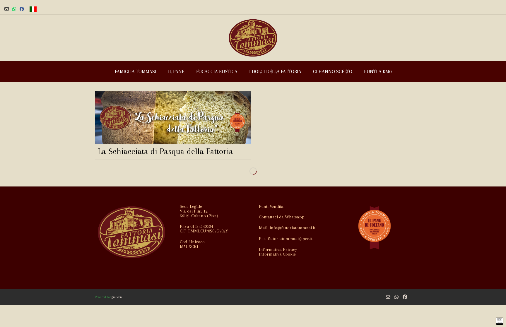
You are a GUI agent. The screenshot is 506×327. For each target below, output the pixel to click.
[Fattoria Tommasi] (253, 38)
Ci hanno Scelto (332, 71)
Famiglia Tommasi (135, 71)
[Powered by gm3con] (499, 321)
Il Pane (176, 71)
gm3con (117, 297)
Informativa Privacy (278, 249)
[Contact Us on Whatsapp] (14, 9)
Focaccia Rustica (216, 71)
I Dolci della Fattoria (275, 71)
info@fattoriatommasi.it (292, 227)
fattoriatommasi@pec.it (290, 238)
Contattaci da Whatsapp (282, 217)
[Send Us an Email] (6, 9)
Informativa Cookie (277, 254)
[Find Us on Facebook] (22, 9)
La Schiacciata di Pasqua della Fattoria (165, 151)
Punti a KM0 (378, 71)
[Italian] (33, 9)
